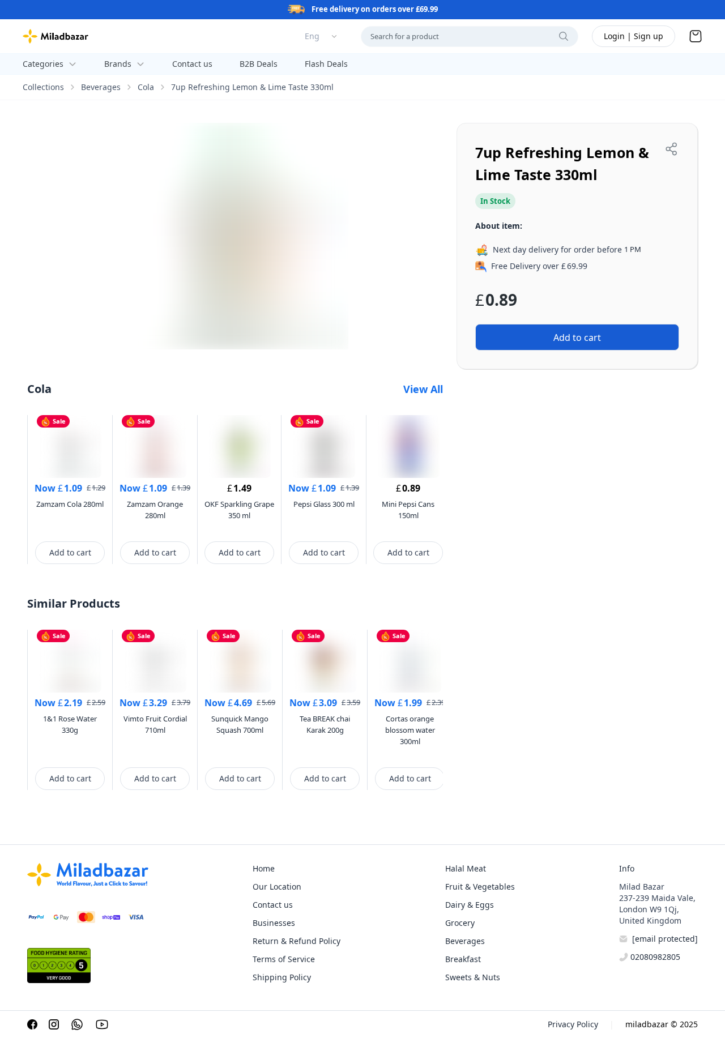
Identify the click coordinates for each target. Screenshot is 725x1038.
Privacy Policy (573, 1024)
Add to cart (70, 552)
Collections (43, 87)
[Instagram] (54, 1024)
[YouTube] (102, 1024)
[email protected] (665, 938)
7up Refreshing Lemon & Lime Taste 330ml (252, 87)
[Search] (563, 36)
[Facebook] (32, 1024)
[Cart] (695, 36)
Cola (146, 87)
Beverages (101, 87)
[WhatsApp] (77, 1024)
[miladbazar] (55, 36)
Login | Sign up (633, 36)
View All (423, 389)
